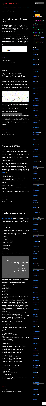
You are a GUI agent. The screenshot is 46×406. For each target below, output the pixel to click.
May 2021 (35, 200)
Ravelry (28, 7)
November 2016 (36, 331)
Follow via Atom (36, 11)
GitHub (20, 7)
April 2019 (35, 260)
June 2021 (35, 197)
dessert (34, 21)
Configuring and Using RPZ (14, 213)
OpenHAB (34, 25)
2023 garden (37, 24)
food (42, 38)
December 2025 (36, 66)
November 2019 (36, 243)
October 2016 (35, 333)
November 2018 (36, 273)
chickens (37, 21)
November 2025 (36, 69)
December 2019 (36, 241)
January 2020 (35, 239)
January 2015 (35, 379)
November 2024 (36, 98)
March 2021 (35, 205)
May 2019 (35, 258)
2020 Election (37, 42)
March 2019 (35, 263)
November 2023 (36, 127)
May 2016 (35, 345)
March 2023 (35, 146)
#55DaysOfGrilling (41, 24)
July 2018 (35, 282)
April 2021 (35, 202)
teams (34, 23)
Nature (40, 33)
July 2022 (35, 166)
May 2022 (35, 171)
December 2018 (36, 270)
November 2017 (36, 302)
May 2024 (35, 112)
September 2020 (36, 219)
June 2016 (35, 343)
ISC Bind (9, 62)
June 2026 (35, 52)
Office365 (34, 42)
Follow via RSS (35, 10)
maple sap (34, 39)
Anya (36, 32)
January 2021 (35, 209)
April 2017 (35, 319)
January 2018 (35, 297)
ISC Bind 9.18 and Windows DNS (14, 20)
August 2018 (35, 280)
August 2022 (35, 163)
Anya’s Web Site (5, 7)
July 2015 (35, 367)
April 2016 (35, 348)
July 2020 (35, 224)
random (35, 20)
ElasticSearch (41, 21)
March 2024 (35, 117)
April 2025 (35, 86)
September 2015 (36, 365)
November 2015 (36, 360)
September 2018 (36, 277)
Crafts (41, 42)
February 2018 (35, 294)
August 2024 (35, 105)
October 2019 (35, 246)
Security (37, 25)
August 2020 (35, 222)
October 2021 (35, 188)
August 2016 (35, 338)
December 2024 (36, 95)
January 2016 (35, 355)
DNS (6, 62)
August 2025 (35, 76)
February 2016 (35, 353)
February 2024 (35, 120)
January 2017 (35, 326)
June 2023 (35, 139)
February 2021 (35, 207)
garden (43, 29)
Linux (40, 31)
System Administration (7, 60)
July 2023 (35, 137)
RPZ (21, 391)
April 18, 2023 (5, 70)
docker (34, 24)
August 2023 (35, 134)
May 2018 (35, 287)
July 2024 (35, 108)
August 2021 (35, 192)
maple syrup (35, 33)
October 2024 (35, 100)
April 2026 (35, 57)
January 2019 (35, 268)
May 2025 (35, 83)
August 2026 (35, 49)
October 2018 (35, 275)
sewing (34, 35)
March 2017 (35, 321)
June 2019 (35, 256)
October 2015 (35, 362)
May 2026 (35, 54)
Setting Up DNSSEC (11, 146)
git (33, 32)
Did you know (36, 31)
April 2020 (35, 231)
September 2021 (36, 190)
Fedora (39, 20)
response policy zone (16, 391)
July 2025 (35, 78)
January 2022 (35, 180)
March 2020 (35, 234)
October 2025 (35, 71)
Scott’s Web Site (13, 7)
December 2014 (36, 382)
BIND (4, 62)
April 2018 (35, 290)
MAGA (43, 41)
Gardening (35, 43)
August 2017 (35, 309)
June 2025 (35, 81)
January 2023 (35, 151)
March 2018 (35, 292)
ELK (39, 42)
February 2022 (35, 178)
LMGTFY (4, 172)
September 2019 (36, 248)
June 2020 (35, 226)
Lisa (6, 57)
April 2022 (35, 173)
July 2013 (35, 399)
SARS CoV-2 (42, 32)
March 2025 (35, 88)
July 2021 (35, 195)
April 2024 (35, 115)
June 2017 (35, 314)
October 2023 (35, 129)
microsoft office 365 (37, 41)
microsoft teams (37, 29)
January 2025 (35, 93)
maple (38, 33)
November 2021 (36, 185)
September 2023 (36, 132)
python (40, 32)
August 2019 (35, 251)
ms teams (38, 39)
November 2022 (36, 156)
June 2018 (35, 285)
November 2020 (36, 214)
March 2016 (35, 350)
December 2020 (36, 212)
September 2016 (36, 336)
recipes (38, 35)
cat (35, 21)
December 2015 (36, 358)
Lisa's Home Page (10, 3)
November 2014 (36, 384)
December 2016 (36, 328)
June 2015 (35, 370)
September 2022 (36, 161)
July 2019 (35, 253)
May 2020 (35, 229)
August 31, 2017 (5, 210)
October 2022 (35, 158)
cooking (36, 27)
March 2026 (35, 59)
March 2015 (35, 377)
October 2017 (35, 304)
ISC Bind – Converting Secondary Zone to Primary (14, 75)
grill (34, 32)
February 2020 (35, 236)
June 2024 (35, 110)
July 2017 (35, 311)
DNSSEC (7, 201)
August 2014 (35, 389)
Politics (43, 31)
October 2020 (35, 217)
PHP (36, 23)
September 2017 (36, 307)
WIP (37, 20)
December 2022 (36, 154)
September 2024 (36, 103)
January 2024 (35, 122)
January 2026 (35, 64)
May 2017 (35, 316)
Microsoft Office (40, 23)
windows (13, 62)
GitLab (24, 7)
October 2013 (35, 396)
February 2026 (35, 61)
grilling (38, 32)
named (13, 134)
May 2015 (35, 372)
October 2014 (35, 387)
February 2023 (35, 149)
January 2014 (35, 394)
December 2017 (36, 299)
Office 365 (42, 20)
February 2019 (35, 265)
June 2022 (35, 168)
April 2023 (35, 144)
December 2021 (36, 183)
